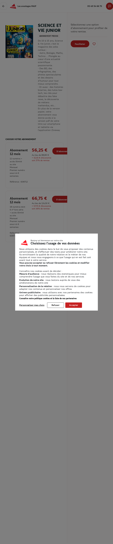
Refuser (56, 305)
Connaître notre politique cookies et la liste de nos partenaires (48, 298)
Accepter (73, 305)
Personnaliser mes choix (31, 305)
